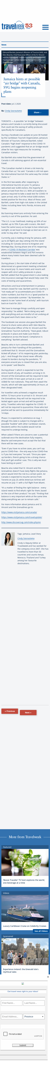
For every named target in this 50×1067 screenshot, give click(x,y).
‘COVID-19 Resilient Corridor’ (22, 249)
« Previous (10, 711)
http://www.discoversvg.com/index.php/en (21, 522)
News (3, 44)
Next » (28, 712)
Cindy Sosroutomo (13, 110)
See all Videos (41, 931)
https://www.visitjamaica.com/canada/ (19, 512)
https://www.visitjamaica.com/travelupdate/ (21, 517)
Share (37, 112)
